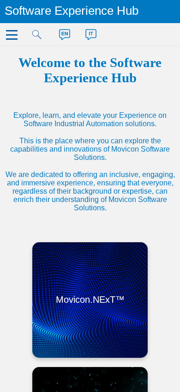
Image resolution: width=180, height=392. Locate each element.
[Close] (14, 37)
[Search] (40, 37)
